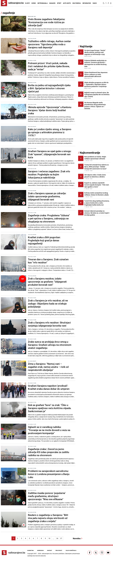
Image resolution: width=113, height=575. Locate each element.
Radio (95, 3)
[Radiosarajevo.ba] (13, 552)
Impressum (40, 550)
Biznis (34, 3)
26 (57, 538)
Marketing (30, 550)
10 (49, 538)
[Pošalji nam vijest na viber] (102, 552)
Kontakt (49, 550)
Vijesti (27, 3)
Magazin (52, 3)
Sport (59, 3)
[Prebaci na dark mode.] (104, 3)
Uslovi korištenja (71, 550)
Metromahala (43, 3)
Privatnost (59, 550)
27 (61, 538)
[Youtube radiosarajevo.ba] (108, 552)
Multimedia (77, 3)
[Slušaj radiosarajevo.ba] (110, 3)
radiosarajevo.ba (47, 553)
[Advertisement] (94, 28)
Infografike (86, 3)
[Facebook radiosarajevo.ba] (89, 552)
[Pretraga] (106, 3)
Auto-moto (67, 3)
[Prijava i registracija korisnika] (108, 3)
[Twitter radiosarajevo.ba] (96, 552)
